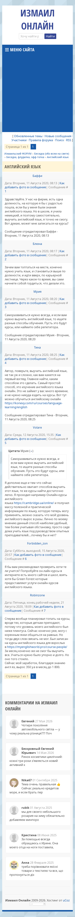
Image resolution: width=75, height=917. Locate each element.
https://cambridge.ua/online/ (34, 503)
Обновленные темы (28, 136)
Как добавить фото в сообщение (34, 185)
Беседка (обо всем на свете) (51, 153)
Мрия (37, 292)
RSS (68, 140)
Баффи (37, 176)
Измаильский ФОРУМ (17, 153)
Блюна (37, 244)
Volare (37, 427)
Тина (37, 347)
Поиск (59, 140)
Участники (19, 140)
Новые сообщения (58, 136)
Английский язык (58, 157)
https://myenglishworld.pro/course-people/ (37, 647)
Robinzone (37, 595)
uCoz (66, 900)
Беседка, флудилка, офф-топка (25, 157)
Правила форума (41, 140)
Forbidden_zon (37, 543)
